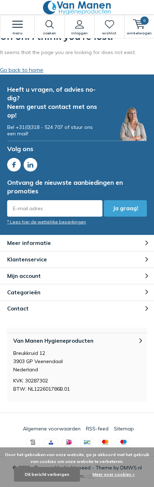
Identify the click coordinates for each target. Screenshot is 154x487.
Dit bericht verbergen (47, 474)
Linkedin (30, 165)
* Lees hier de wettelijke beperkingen (46, 222)
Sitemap (124, 428)
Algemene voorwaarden (52, 428)
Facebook (14, 165)
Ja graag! (125, 208)
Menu (18, 33)
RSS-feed (97, 428)
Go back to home (21, 69)
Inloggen (79, 33)
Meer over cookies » (113, 474)
